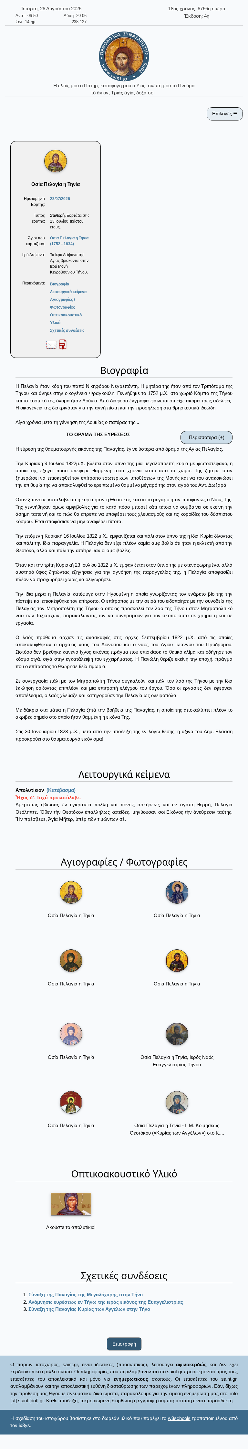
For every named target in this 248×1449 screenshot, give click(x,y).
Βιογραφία (59, 284)
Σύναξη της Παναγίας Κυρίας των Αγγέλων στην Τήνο (89, 1309)
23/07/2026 (60, 199)
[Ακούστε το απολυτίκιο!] (71, 1204)
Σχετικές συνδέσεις (67, 330)
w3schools (179, 1418)
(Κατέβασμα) (61, 790)
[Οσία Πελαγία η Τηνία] (71, 892)
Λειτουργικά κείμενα (68, 292)
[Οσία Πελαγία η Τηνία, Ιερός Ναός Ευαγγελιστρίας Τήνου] (177, 1034)
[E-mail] (51, 344)
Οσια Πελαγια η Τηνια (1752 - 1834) (69, 241)
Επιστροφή (124, 1344)
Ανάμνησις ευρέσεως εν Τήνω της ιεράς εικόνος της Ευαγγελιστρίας (105, 1302)
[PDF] (62, 344)
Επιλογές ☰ (224, 113)
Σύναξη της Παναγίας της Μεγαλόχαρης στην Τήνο (85, 1294)
